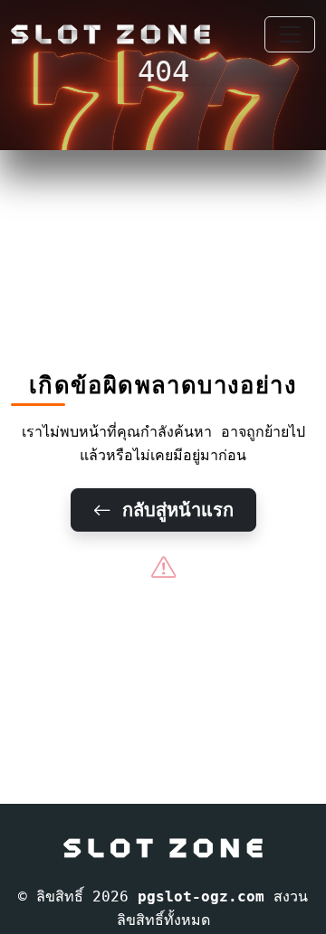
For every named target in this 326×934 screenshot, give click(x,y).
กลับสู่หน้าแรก (172, 510)
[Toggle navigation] (289, 34)
